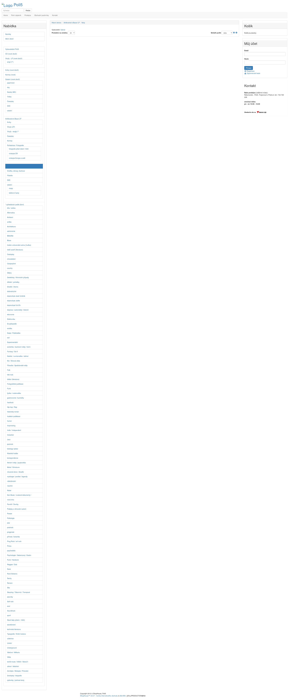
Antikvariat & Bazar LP (72, 22)
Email (246, 50)
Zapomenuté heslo (253, 73)
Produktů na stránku (60, 33)
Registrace (250, 71)
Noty (83, 22)
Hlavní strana (56, 22)
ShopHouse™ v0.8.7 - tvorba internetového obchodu (99, 696)
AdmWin (123, 696)
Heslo (246, 59)
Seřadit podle (216, 33)
